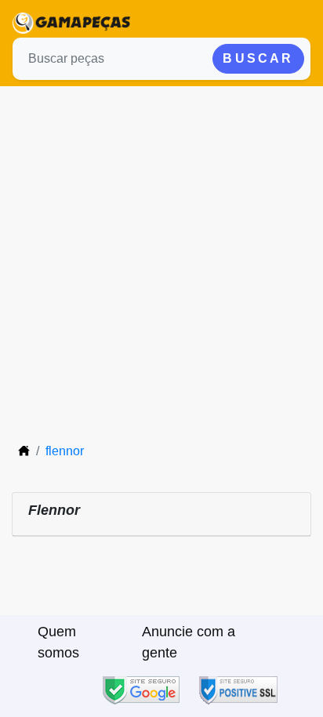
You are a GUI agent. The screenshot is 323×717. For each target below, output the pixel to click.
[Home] (24, 451)
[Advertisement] (161, 255)
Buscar (258, 58)
